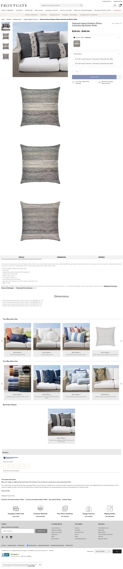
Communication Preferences (44, 545)
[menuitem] (8, 10)
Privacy (76, 536)
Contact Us (3, 545)
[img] (40, 49)
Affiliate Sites (90, 551)
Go (117, 551)
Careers (77, 534)
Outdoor (9, 19)
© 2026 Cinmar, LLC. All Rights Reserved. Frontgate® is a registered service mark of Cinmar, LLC (24, 550)
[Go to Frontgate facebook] (2, 537)
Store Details (106, 1)
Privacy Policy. (31, 566)
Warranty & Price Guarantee (24, 288)
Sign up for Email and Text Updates (10, 527)
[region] (97, 45)
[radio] (77, 44)
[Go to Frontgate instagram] (11, 537)
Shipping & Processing (110, 286)
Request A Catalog (102, 539)
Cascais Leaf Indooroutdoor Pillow (36, 499)
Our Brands (77, 530)
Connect (4, 524)
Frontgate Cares (21, 545)
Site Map (51, 550)
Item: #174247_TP (117, 23)
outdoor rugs (66, 499)
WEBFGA (29, 556)
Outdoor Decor (17, 19)
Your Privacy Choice (33, 545)
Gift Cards (100, 536)
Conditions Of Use (69, 545)
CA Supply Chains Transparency (57, 545)
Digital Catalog (101, 532)
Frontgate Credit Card (11, 545)
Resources (101, 524)
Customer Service (57, 524)
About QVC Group (79, 532)
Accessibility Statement (80, 539)
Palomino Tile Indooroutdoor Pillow (12, 499)
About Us (77, 528)
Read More (5, 490)
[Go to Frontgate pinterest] (7, 537)
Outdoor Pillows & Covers (31, 19)
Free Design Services (103, 528)
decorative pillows (55, 499)
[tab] (21, 257)
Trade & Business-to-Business (105, 534)
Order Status (118, 1)
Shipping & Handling (57, 530)
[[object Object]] (61, 463)
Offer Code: (24, 556)
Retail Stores (101, 530)
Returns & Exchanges (7, 288)
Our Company (79, 524)
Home (3, 19)
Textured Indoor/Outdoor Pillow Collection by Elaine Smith (58, 19)
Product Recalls (55, 539)
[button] (14, 5)
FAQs (53, 536)
